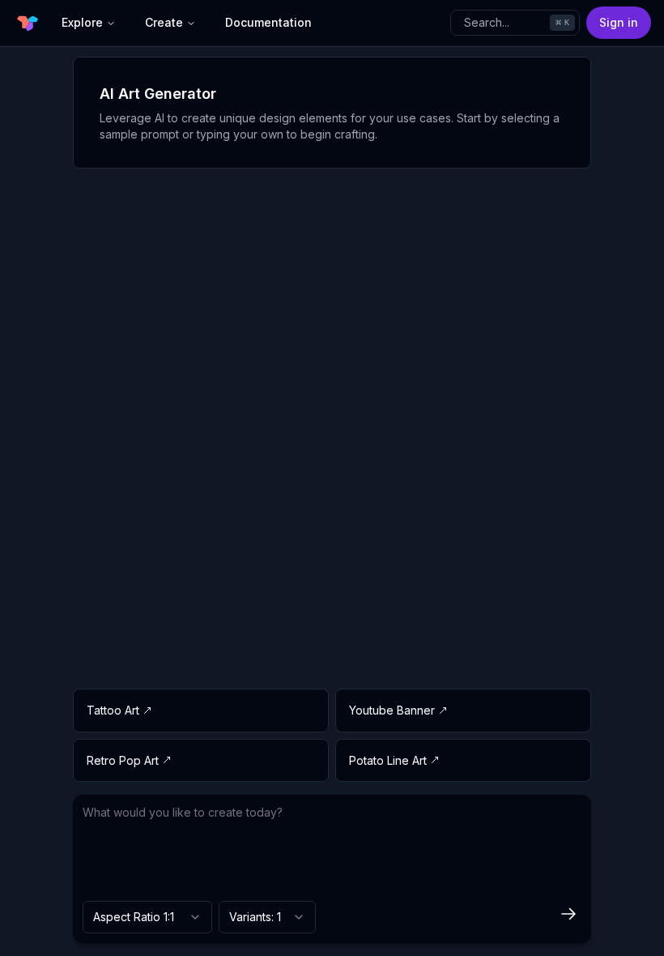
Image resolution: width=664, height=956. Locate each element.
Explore (82, 22)
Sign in (618, 22)
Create (164, 22)
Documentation (268, 22)
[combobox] (147, 917)
